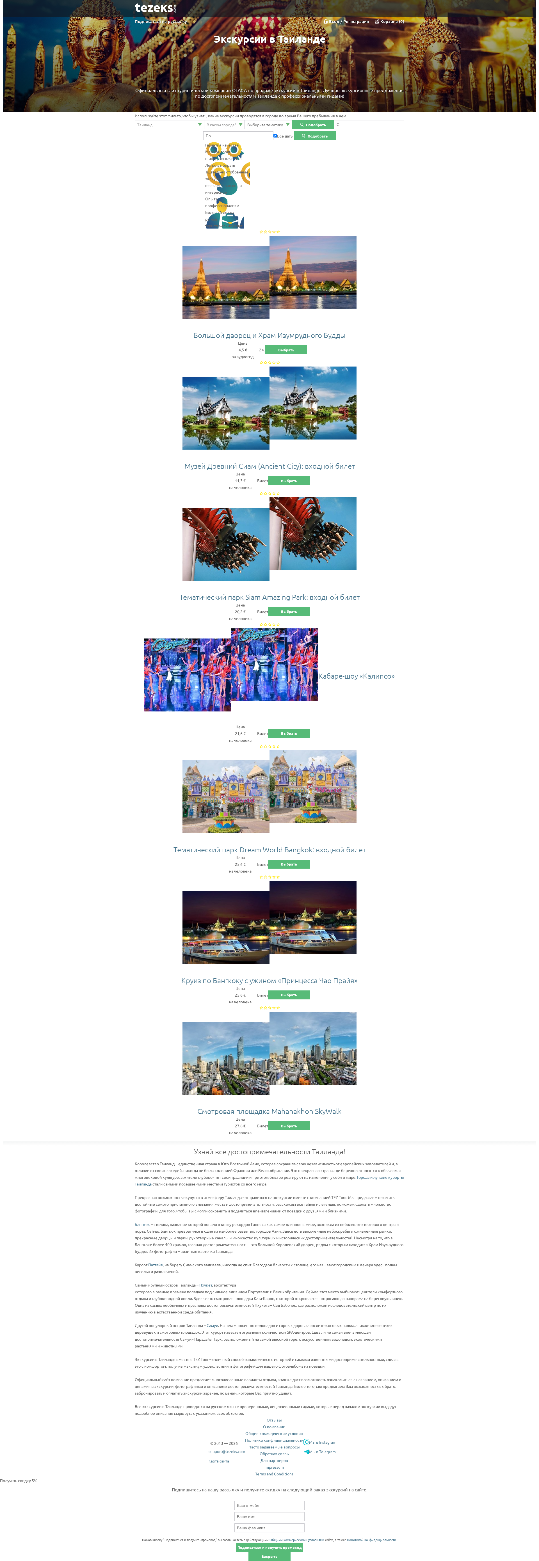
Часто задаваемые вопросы (274, 1446)
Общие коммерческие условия (274, 1433)
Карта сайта (219, 1461)
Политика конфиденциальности (274, 1440)
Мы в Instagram (322, 1442)
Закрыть (269, 1556)
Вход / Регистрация (349, 21)
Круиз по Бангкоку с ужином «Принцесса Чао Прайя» (269, 980)
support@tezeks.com (227, 1451)
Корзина (391, 21)
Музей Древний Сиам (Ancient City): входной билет (269, 465)
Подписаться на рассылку (161, 21)
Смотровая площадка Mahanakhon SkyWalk (269, 1111)
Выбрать (286, 349)
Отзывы (274, 1419)
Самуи (212, 1325)
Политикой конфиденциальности (371, 1539)
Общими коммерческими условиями (297, 1539)
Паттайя (155, 1264)
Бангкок (142, 1224)
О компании (274, 1426)
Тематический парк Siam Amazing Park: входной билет (269, 596)
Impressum (274, 1467)
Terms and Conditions (274, 1473)
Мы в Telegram (322, 1451)
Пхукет (205, 1284)
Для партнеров (274, 1460)
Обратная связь (274, 1453)
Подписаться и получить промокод (269, 1547)
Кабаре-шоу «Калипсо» (356, 675)
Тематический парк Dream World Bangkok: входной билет (269, 849)
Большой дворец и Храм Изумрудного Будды (269, 335)
